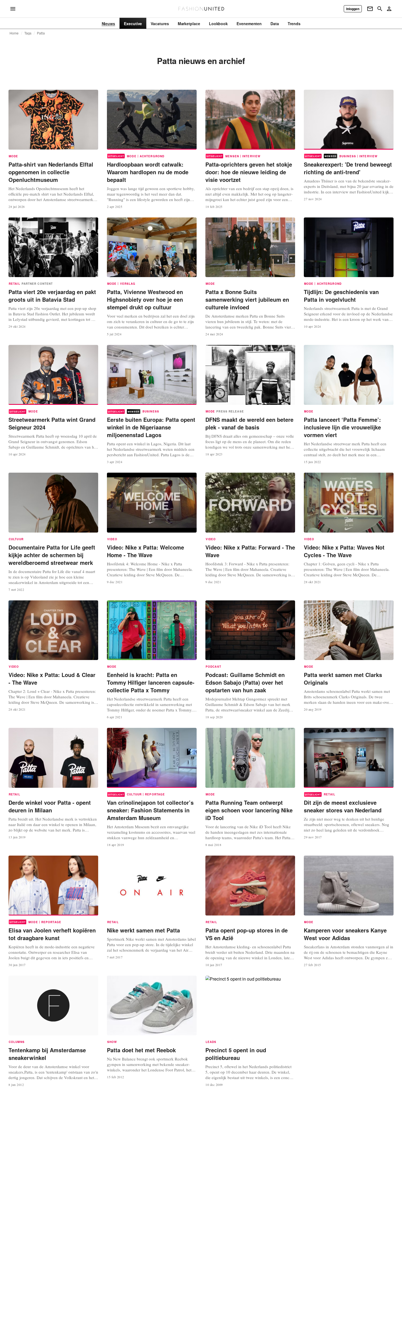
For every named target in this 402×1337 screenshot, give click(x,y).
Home (14, 33)
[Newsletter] (370, 8)
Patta (41, 33)
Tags (28, 33)
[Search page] (380, 8)
